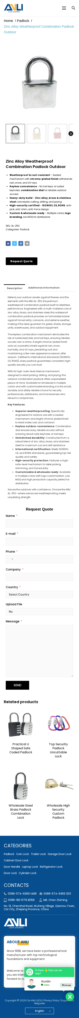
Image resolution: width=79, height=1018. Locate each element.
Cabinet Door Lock (16, 860)
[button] (68, 55)
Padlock (24, 229)
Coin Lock (22, 854)
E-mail (11, 534)
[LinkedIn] (20, 243)
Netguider (39, 1003)
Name (10, 516)
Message (12, 621)
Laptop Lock (30, 867)
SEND (17, 685)
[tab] (14, 287)
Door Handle (12, 867)
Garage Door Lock (60, 854)
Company (13, 569)
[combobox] (10, 559)
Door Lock (10, 873)
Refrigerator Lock (51, 867)
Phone (10, 552)
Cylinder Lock (27, 873)
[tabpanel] (39, 397)
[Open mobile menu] (64, 8)
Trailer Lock (38, 854)
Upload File (14, 604)
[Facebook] (8, 243)
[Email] (27, 243)
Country (12, 587)
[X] (14, 243)
